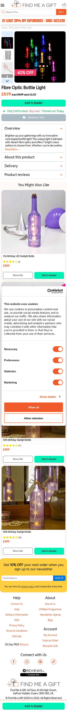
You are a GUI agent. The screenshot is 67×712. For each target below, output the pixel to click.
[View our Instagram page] (26, 661)
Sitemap (16, 636)
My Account (50, 635)
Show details (48, 396)
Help (16, 609)
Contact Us (17, 604)
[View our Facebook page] (13, 661)
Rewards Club (50, 646)
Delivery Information (16, 614)
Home (4, 27)
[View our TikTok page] (53, 661)
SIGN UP (59, 578)
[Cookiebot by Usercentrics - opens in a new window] (48, 291)
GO (61, 12)
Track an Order (50, 640)
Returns (24, 644)
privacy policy (28, 586)
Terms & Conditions (16, 630)
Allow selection (33, 418)
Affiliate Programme (50, 609)
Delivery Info (36, 117)
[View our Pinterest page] (40, 661)
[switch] (58, 360)
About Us (50, 604)
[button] (7, 34)
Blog (50, 620)
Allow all (33, 407)
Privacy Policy (16, 625)
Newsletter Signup (50, 614)
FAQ (16, 620)
